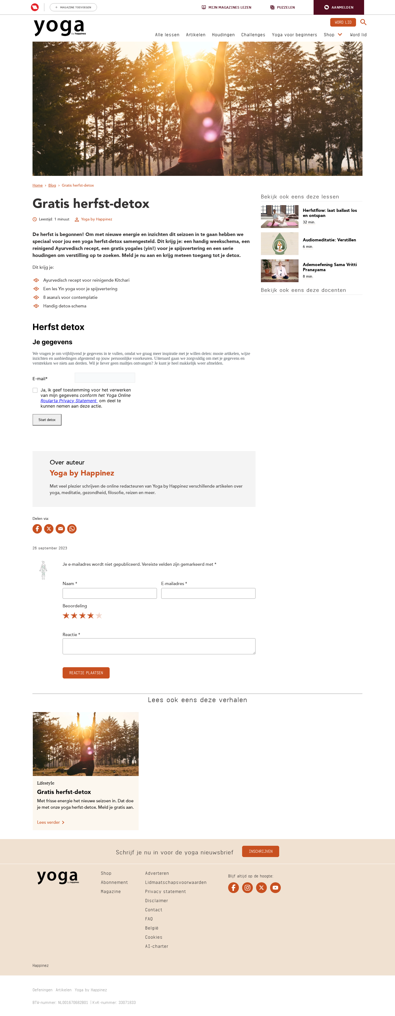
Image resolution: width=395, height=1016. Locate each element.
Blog (52, 185)
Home (38, 185)
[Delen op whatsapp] (72, 529)
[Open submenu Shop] (340, 34)
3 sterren (83, 616)
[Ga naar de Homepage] (60, 28)
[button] (339, 7)
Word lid (343, 21)
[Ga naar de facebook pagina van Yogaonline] (233, 887)
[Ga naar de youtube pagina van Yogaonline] (275, 887)
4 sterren (91, 616)
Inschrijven (260, 850)
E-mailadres (174, 584)
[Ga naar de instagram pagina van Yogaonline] (247, 887)
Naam (70, 584)
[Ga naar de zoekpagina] (363, 22)
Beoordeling (75, 606)
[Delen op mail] (60, 529)
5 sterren (99, 616)
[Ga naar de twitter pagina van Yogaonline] (261, 887)
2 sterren (75, 616)
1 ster (66, 616)
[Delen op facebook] (37, 529)
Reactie (71, 635)
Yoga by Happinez (96, 219)
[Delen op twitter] (48, 529)
